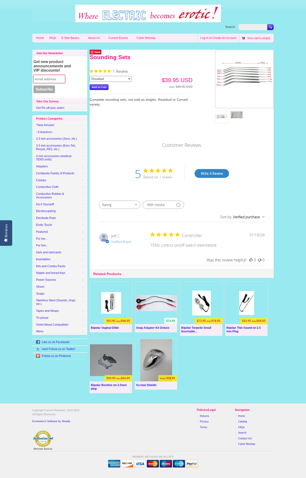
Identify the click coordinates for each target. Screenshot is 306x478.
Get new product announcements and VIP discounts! (52, 66)
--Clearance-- (45, 132)
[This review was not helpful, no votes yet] (259, 260)
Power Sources (46, 279)
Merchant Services (43, 449)
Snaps (40, 293)
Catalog (242, 421)
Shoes (40, 286)
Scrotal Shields (146, 385)
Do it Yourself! (45, 204)
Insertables (43, 259)
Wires (40, 331)
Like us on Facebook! (56, 342)
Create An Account (224, 38)
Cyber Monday (146, 38)
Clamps (41, 180)
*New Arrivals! (45, 125)
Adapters (42, 166)
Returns (204, 415)
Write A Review (212, 173)
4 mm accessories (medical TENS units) (53, 157)
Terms (203, 427)
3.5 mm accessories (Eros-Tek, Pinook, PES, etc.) (56, 147)
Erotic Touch (44, 225)
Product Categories (49, 118)
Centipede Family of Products (55, 173)
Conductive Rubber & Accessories (50, 195)
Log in (204, 38)
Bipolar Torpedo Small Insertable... (196, 329)
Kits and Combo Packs (51, 266)
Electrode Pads (46, 218)
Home (40, 38)
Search (230, 27)
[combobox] (119, 205)
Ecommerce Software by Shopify (51, 421)
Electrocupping (46, 211)
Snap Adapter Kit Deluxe (152, 327)
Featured (42, 232)
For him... (42, 245)
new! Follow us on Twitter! (58, 349)
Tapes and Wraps (47, 311)
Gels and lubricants (48, 252)
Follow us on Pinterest (56, 356)
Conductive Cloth (47, 187)
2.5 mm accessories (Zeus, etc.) (56, 138)
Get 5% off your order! (50, 108)
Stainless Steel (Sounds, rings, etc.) (56, 302)
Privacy (204, 421)
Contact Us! (245, 438)
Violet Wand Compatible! (52, 324)
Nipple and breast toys (50, 273)
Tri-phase (42, 317)
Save (97, 52)
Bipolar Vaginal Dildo (105, 327)
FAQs (52, 38)
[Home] (126, 20)
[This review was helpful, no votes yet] (251, 260)
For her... (41, 238)
